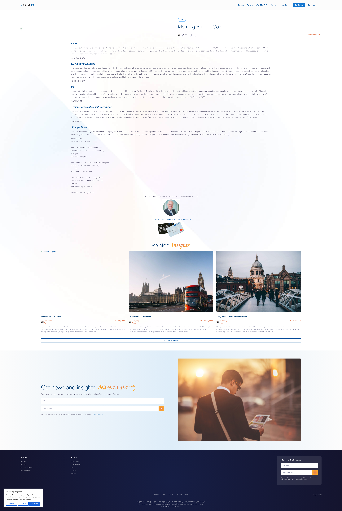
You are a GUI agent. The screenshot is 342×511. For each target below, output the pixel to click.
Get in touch (312, 5)
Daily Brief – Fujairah (51, 316)
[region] (23, 498)
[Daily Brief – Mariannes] (171, 281)
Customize (12, 503)
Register (73, 473)
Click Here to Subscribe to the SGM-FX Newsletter (171, 219)
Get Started (299, 5)
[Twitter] (315, 494)
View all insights (172, 340)
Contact (73, 470)
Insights (284, 5)
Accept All (35, 503)
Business (241, 5)
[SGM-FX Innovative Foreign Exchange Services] (27, 5)
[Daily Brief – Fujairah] (83, 281)
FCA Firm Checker (182, 495)
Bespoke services (25, 470)
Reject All (23, 503)
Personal (250, 5)
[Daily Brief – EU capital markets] (258, 281)
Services (274, 5)
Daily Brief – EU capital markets (231, 316)
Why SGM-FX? (261, 5)
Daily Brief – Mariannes (140, 316)
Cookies (171, 495)
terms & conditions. (98, 414)
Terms (163, 495)
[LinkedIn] (320, 494)
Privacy (156, 495)
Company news (76, 464)
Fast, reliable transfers (26, 467)
